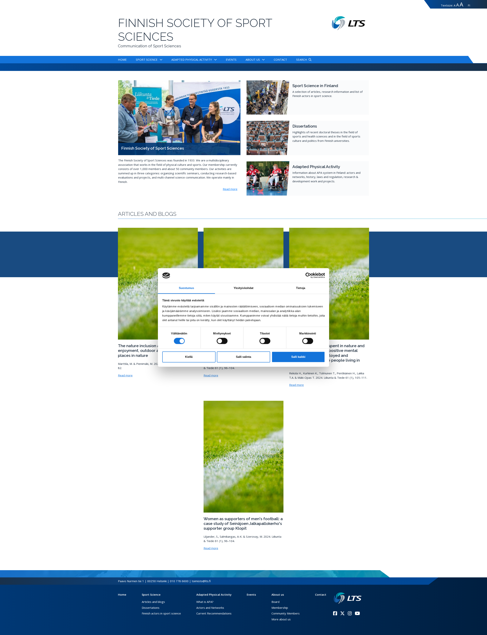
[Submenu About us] (263, 59)
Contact (280, 59)
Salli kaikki (298, 356)
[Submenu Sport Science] (160, 59)
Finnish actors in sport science (161, 613)
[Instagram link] (349, 613)
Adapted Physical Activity (191, 59)
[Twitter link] (342, 613)
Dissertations (150, 608)
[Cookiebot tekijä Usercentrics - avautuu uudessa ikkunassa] (308, 275)
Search (301, 59)
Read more (230, 189)
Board (275, 602)
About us (253, 59)
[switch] (222, 341)
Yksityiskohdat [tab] (243, 288)
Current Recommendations (214, 613)
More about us (281, 619)
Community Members (285, 613)
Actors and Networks (210, 608)
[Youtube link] (357, 613)
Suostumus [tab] (186, 288)
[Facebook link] (335, 613)
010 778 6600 (179, 581)
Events (231, 59)
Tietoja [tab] (300, 288)
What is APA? (204, 602)
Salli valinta (243, 356)
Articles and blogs (153, 602)
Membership (279, 608)
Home (122, 59)
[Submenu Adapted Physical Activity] (215, 59)
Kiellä (189, 356)
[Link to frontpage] (347, 598)
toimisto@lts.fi (201, 581)
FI (469, 5)
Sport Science (147, 59)
